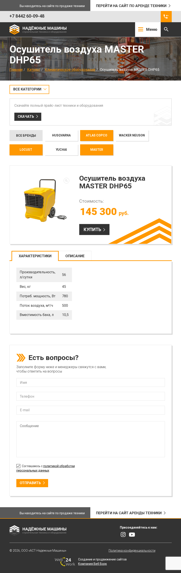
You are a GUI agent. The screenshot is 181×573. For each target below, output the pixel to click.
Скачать (26, 116)
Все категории (27, 89)
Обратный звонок (166, 16)
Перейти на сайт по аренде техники (131, 6)
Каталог (33, 70)
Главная (16, 70)
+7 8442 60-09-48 (26, 16)
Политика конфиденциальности (132, 550)
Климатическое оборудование (70, 70)
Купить (92, 229)
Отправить (30, 483)
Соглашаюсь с (45, 468)
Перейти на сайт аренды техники (129, 513)
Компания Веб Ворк (92, 564)
